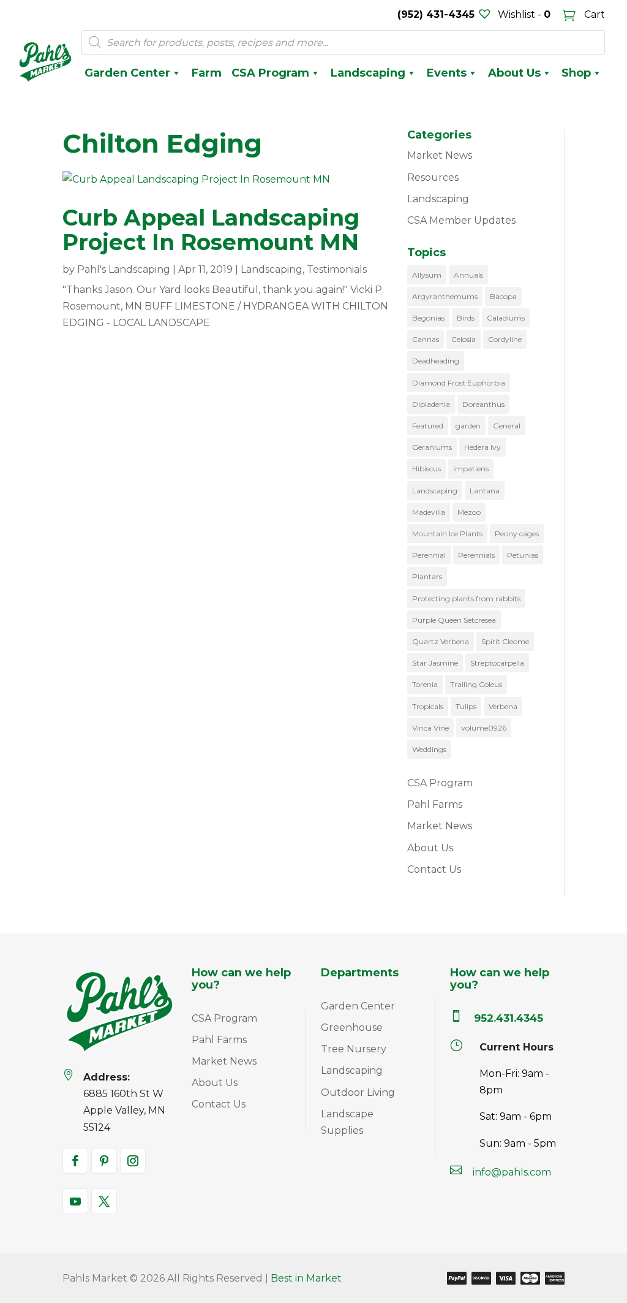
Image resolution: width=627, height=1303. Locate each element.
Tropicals (427, 706)
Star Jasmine (435, 662)
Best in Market (306, 1278)
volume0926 (483, 727)
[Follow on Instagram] (133, 1161)
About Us (514, 73)
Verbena (503, 706)
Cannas (425, 339)
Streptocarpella (497, 662)
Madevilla (428, 512)
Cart (593, 14)
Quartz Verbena (440, 641)
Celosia (463, 339)
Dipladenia (431, 404)
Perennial (429, 555)
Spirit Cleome (505, 641)
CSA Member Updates (461, 220)
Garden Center (127, 73)
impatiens (471, 468)
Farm (207, 73)
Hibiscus (426, 468)
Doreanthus (483, 404)
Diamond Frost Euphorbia (458, 382)
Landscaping (368, 73)
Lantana (485, 490)
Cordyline (505, 339)
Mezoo (469, 512)
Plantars (427, 576)
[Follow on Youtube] (75, 1201)
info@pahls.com (512, 1172)
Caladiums (506, 317)
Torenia (425, 684)
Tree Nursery (353, 1049)
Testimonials (337, 269)
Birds (466, 317)
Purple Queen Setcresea (454, 620)
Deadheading (435, 360)
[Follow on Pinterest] (104, 1161)
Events (447, 73)
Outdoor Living (358, 1092)
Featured (427, 425)
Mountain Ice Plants (447, 533)
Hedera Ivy (482, 447)
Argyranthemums (445, 296)
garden (468, 425)
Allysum (426, 274)
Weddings (429, 749)
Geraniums (432, 447)
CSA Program (270, 73)
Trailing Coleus (476, 684)
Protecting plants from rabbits (466, 598)
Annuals (468, 274)
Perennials (476, 555)
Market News (439, 155)
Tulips (466, 706)
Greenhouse (352, 1027)
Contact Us (434, 869)
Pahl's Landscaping (123, 269)
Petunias (522, 555)
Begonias (428, 317)
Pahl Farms (434, 804)
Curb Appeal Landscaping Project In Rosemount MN (210, 230)
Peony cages (517, 533)
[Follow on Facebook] (75, 1161)
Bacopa (503, 296)
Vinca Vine (430, 727)
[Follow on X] (104, 1201)
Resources (433, 177)
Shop (576, 73)
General (506, 425)
